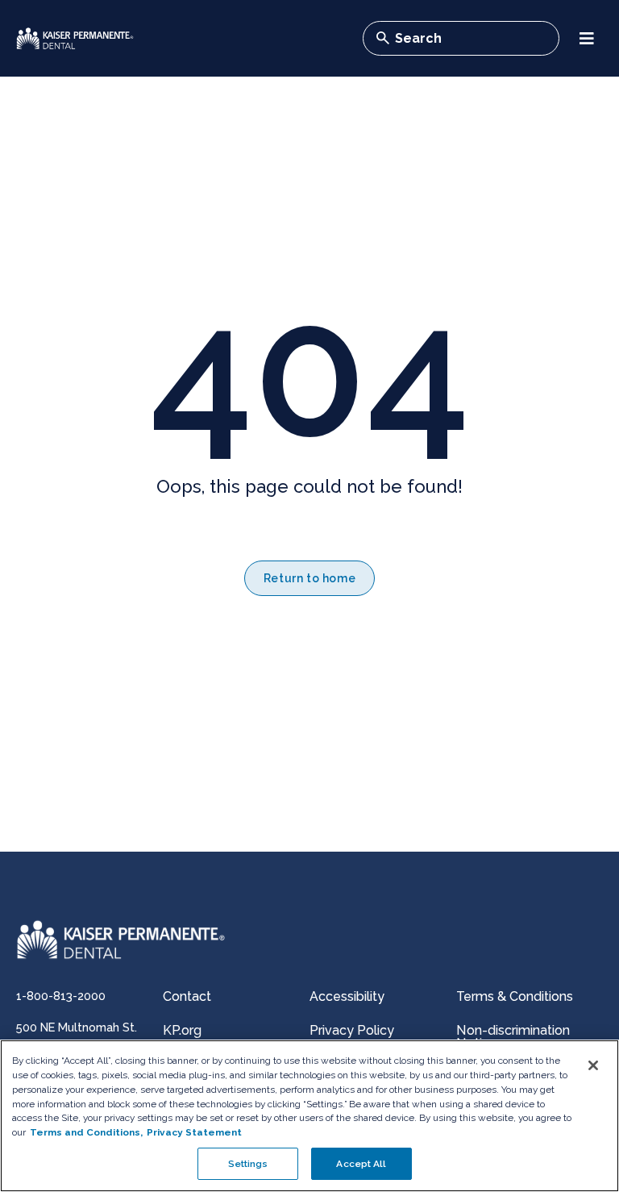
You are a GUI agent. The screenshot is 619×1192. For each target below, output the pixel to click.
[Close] (593, 1065)
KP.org (182, 1030)
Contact (187, 996)
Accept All (361, 1163)
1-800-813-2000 (61, 995)
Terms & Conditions (514, 996)
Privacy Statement (194, 1132)
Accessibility (347, 996)
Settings (248, 1163)
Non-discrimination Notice (513, 1037)
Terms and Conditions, (86, 1132)
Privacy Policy (352, 1030)
